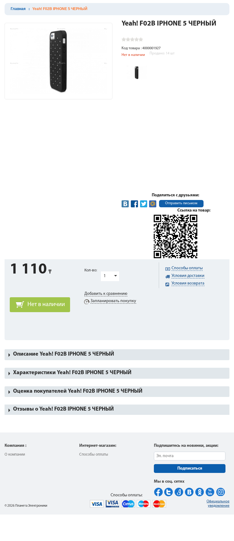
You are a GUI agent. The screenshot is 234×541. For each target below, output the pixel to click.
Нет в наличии (46, 305)
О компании (15, 455)
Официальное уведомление (218, 504)
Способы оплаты (93, 455)
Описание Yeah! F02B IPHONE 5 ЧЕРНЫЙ (63, 354)
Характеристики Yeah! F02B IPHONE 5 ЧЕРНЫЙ (72, 373)
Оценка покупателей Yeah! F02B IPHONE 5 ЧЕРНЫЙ (77, 391)
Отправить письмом (181, 203)
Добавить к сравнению (105, 293)
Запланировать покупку (113, 301)
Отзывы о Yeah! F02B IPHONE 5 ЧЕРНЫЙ (63, 409)
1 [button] (105, 276)
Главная (18, 9)
